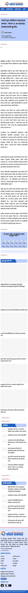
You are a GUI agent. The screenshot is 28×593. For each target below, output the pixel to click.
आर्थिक (24, 9)
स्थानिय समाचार (9, 9)
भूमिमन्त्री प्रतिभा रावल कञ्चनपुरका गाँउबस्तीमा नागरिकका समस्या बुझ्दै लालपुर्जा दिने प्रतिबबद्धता (13, 285)
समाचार (2, 9)
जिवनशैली (1, 307)
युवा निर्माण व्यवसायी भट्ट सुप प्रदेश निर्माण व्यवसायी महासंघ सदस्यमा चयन (13, 360)
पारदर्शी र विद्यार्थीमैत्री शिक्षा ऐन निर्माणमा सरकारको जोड (13, 334)
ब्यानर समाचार (2, 407)
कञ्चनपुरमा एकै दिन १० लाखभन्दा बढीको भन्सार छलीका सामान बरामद (12, 385)
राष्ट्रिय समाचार (18, 9)
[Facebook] (2, 585)
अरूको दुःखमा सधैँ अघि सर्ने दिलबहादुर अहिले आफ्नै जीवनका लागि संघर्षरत (16, 450)
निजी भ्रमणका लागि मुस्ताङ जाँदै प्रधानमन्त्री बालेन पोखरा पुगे (12, 411)
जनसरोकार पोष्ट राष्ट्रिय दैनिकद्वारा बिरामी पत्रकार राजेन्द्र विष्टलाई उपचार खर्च (17, 442)
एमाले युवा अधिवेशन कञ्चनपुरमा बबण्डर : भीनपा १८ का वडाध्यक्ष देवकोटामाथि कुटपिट (16, 467)
